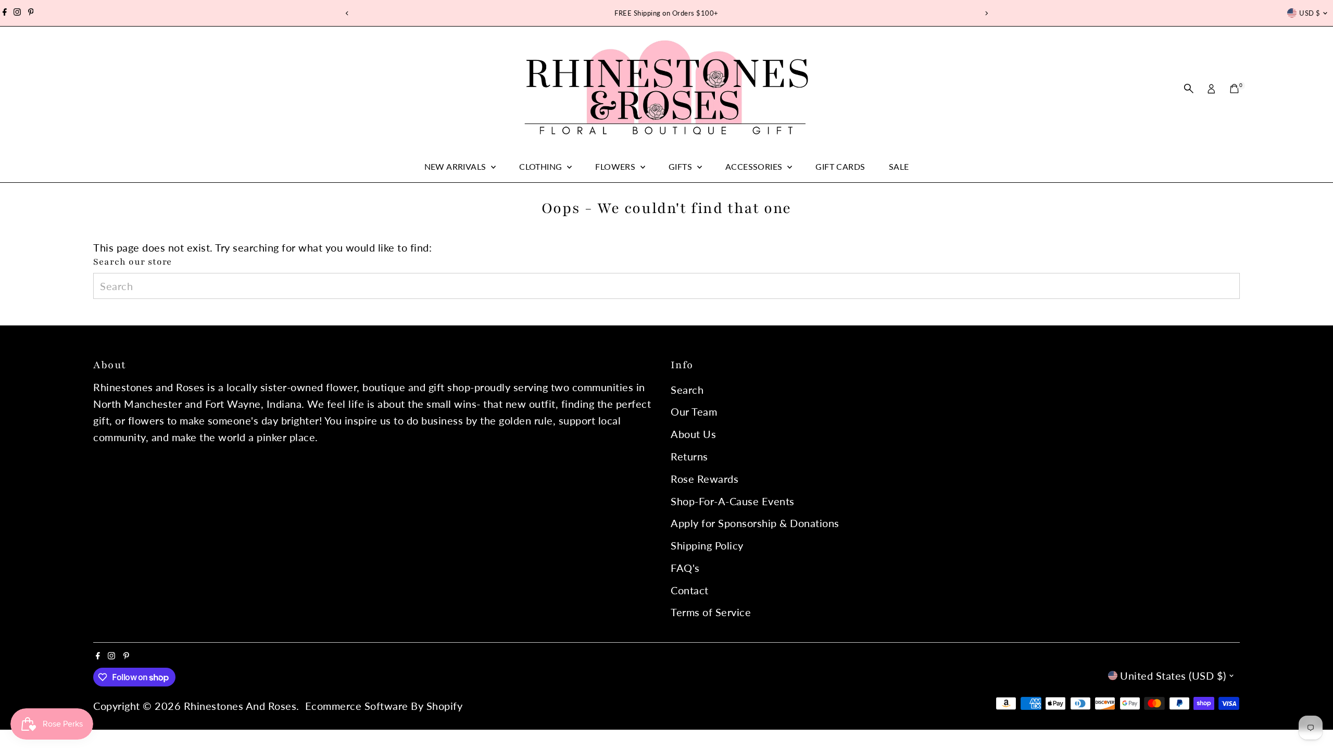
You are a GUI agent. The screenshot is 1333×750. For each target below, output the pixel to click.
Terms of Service (711, 612)
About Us (693, 434)
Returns (689, 456)
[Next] (986, 13)
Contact (690, 590)
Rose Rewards (704, 478)
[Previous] (347, 13)
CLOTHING (541, 166)
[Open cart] (1234, 88)
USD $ (1309, 13)
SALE (899, 166)
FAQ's (685, 567)
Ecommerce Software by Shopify (384, 705)
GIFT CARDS (840, 166)
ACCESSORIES (755, 166)
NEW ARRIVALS (456, 166)
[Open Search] (1188, 88)
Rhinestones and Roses (240, 705)
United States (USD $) (1173, 675)
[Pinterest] (31, 13)
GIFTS (681, 166)
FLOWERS (616, 166)
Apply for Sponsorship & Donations (755, 523)
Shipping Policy (707, 545)
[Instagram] (17, 13)
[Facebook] (4, 13)
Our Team (694, 411)
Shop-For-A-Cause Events (733, 501)
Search (687, 389)
